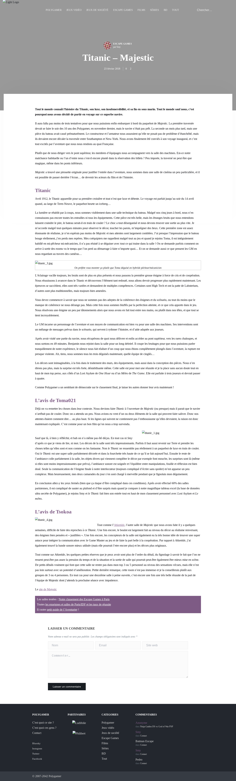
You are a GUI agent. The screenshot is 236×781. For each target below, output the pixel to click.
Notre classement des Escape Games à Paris (84, 599)
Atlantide (119, 524)
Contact (36, 732)
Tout (175, 10)
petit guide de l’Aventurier (62, 609)
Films (141, 10)
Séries (154, 10)
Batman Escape (145, 741)
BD (165, 10)
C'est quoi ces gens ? (44, 727)
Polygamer (54, 10)
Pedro (139, 759)
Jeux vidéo (73, 10)
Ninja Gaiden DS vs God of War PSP (156, 726)
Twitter (35, 753)
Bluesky (36, 743)
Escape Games (123, 10)
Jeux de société (97, 10)
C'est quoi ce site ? (43, 722)
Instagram (37, 748)
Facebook (37, 758)
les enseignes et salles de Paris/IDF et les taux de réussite (78, 604)
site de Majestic (48, 589)
